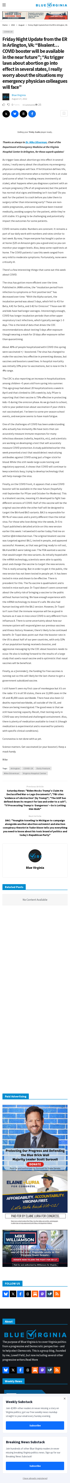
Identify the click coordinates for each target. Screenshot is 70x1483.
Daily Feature (43, 768)
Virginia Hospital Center (34, 773)
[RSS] (57, 1294)
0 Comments (29, 104)
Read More (31, 1359)
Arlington (15, 768)
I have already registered (35, 1478)
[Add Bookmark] (64, 113)
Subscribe (35, 1425)
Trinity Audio (34, 132)
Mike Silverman (11, 773)
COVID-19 (8, 32)
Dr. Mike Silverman (36, 142)
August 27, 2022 (19, 98)
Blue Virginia (19, 95)
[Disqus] (35, 957)
